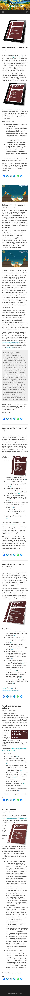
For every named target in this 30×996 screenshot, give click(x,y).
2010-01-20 (4, 568)
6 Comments (12, 207)
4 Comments (12, 812)
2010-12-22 (4, 432)
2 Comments (12, 568)
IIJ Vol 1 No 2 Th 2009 (7, 688)
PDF (25, 479)
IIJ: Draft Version (9, 809)
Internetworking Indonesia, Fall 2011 (15, 48)
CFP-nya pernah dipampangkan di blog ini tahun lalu (14, 818)
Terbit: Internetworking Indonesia (11, 707)
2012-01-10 (4, 52)
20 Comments (12, 710)
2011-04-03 (4, 207)
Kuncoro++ (15, 993)
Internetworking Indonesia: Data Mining (13, 565)
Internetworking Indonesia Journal (14, 57)
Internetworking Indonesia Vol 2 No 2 (14, 429)
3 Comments (12, 432)
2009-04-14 (4, 710)
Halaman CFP (9, 347)
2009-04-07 (4, 812)
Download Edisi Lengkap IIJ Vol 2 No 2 (11, 524)
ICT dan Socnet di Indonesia (13, 205)
